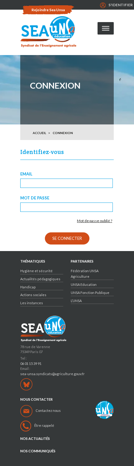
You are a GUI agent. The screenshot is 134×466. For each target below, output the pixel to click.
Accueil (39, 133)
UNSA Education (84, 284)
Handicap (28, 287)
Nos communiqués (37, 451)
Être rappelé (44, 425)
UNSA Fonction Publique (90, 293)
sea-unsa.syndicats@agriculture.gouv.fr (52, 374)
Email (26, 174)
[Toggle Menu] (105, 28)
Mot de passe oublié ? (94, 221)
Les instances (31, 303)
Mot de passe (34, 198)
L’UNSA (76, 301)
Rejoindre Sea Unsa (48, 9)
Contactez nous (48, 410)
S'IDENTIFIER (120, 4)
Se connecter (67, 238)
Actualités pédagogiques (40, 279)
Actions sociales (33, 295)
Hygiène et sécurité (36, 271)
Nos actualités (35, 438)
